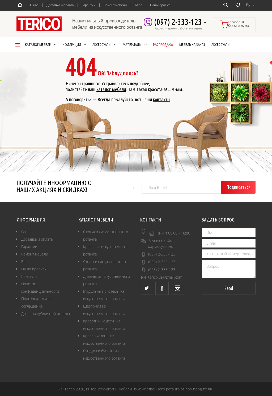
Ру (249, 4)
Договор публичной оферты (45, 313)
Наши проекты (161, 5)
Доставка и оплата (60, 5)
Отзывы (36, 15)
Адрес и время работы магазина (178, 28)
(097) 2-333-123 (178, 22)
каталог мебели (111, 89)
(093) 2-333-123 (161, 269)
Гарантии (88, 5)
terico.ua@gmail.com (165, 277)
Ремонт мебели (115, 5)
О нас (34, 5)
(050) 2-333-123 (161, 261)
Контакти (29, 276)
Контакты (57, 15)
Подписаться (238, 187)
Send (228, 288)
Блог (138, 5)
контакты (161, 99)
